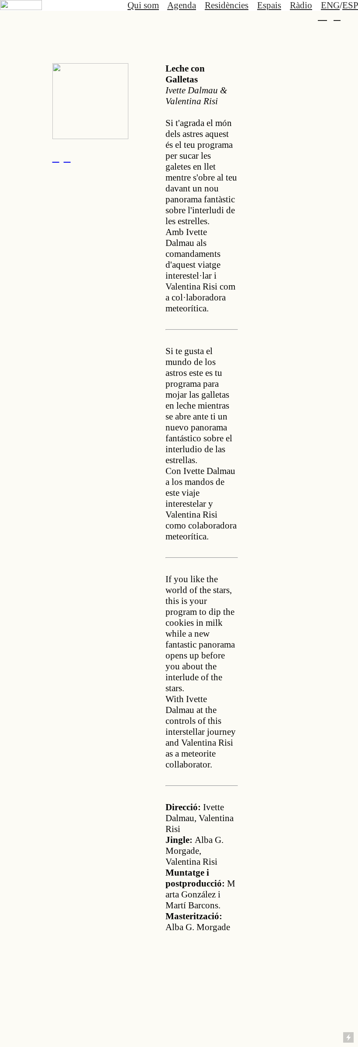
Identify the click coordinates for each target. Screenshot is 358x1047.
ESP (350, 5)
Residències (226, 5)
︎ (55, 158)
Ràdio (301, 5)
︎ (337, 16)
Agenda (181, 5)
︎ (322, 16)
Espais (269, 5)
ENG (330, 5)
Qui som (143, 5)
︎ (67, 158)
